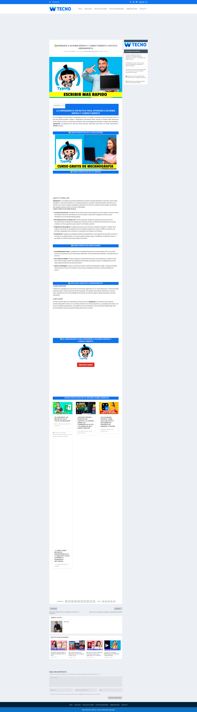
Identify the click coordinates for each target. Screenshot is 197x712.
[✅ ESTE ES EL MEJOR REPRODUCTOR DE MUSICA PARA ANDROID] (112, 645)
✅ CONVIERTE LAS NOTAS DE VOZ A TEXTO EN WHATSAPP (62, 419)
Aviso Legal (88, 9)
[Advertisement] (98, 25)
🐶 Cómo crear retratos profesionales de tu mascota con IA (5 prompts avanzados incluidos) (62, 556)
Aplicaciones (91, 51)
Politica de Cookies (100, 9)
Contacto (143, 9)
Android (86, 51)
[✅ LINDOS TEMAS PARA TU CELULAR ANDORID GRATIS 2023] (59, 645)
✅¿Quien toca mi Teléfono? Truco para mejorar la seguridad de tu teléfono (94, 654)
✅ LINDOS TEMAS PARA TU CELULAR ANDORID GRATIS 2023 (58, 654)
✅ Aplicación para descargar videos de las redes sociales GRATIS (135, 81)
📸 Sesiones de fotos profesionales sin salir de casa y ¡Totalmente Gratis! (136, 76)
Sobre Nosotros (131, 9)
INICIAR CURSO (86, 364)
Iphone (96, 51)
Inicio (80, 9)
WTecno (73, 51)
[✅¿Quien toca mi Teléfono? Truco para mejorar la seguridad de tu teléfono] (94, 645)
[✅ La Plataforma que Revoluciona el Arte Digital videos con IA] (77, 645)
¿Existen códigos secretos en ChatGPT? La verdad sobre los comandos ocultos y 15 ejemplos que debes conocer (135, 57)
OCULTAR (62, 105)
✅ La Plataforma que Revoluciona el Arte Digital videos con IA (76, 654)
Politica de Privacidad (116, 9)
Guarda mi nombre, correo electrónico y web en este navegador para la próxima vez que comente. (75, 694)
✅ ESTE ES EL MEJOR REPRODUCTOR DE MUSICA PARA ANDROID (111, 654)
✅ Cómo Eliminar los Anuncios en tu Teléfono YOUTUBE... (74, 2)
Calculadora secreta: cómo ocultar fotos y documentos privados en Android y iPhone (108, 421)
